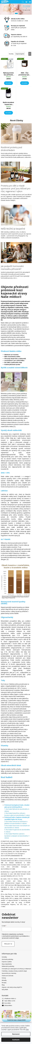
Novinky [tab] (11, 54)
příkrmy (10, 337)
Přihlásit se (8, 944)
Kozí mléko (22, 404)
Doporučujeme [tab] (20, 54)
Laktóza (3, 502)
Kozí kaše (12, 795)
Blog (3, 985)
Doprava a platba (7, 961)
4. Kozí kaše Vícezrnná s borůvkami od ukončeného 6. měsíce (16, 827)
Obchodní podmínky (7, 959)
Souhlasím (16, 1040)
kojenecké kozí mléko (21, 785)
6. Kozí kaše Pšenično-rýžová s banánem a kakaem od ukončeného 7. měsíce (16, 836)
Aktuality (4, 980)
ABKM (9, 333)
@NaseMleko (8, 1005)
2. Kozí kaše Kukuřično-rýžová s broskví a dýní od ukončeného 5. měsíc (17, 814)
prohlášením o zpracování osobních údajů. (15, 937)
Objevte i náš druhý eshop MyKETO (12, 987)
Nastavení (16, 1034)
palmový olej (5, 707)
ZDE (27, 1030)
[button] (2, 9)
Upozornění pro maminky (9, 973)
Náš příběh (5, 989)
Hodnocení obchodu (7, 975)
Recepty (4, 982)
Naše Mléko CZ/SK (9, 1001)
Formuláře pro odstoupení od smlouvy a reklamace (16, 968)
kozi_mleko (7, 1003)
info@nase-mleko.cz (10, 998)
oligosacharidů (6, 627)
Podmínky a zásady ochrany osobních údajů (14, 971)
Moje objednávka (7, 964)
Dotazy (4, 978)
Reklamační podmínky (8, 966)
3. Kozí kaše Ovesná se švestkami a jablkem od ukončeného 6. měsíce (15, 822)
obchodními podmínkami (11, 936)
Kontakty (4, 957)
